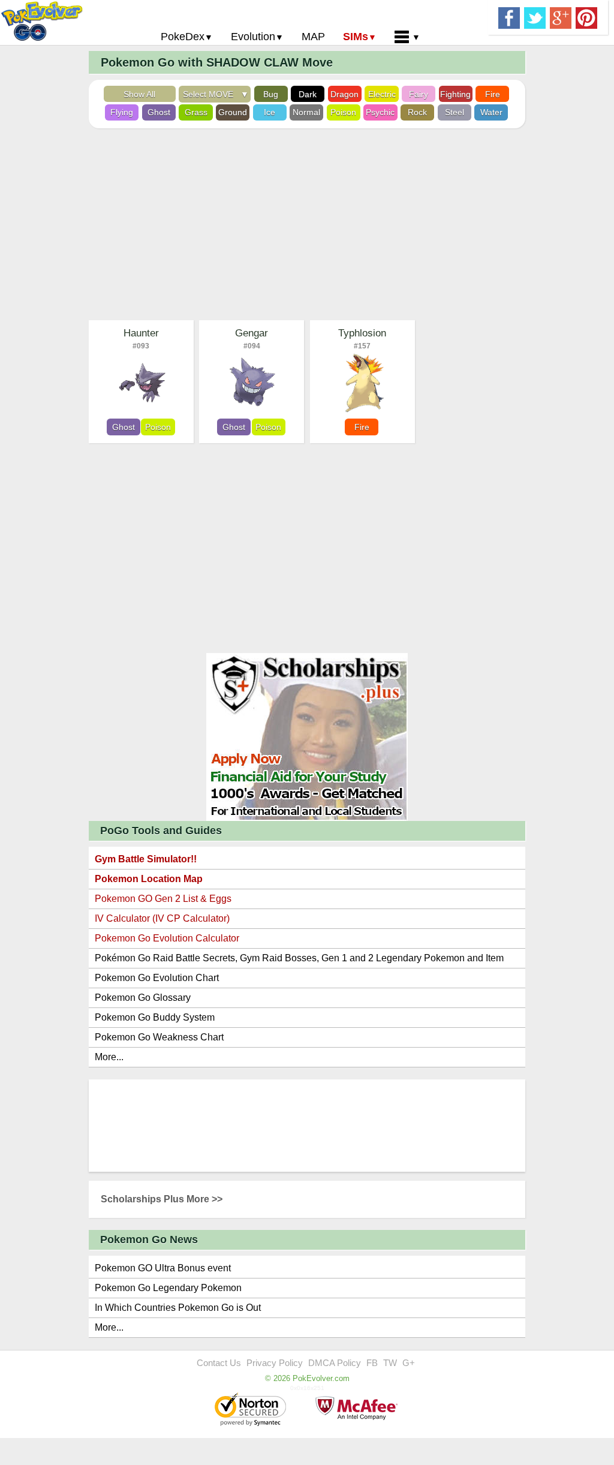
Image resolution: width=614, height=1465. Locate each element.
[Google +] (560, 17)
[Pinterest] (586, 17)
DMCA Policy (334, 1363)
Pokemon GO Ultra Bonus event (163, 1268)
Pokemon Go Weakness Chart (159, 1037)
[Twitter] (535, 17)
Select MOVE (210, 94)
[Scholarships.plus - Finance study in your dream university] (307, 736)
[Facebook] (509, 17)
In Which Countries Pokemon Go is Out (178, 1307)
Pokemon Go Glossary (143, 997)
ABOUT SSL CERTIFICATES (252, 1410)
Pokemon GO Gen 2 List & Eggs (163, 899)
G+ (408, 1363)
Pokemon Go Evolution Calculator (167, 938)
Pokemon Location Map (149, 879)
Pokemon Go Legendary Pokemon (168, 1288)
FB (372, 1363)
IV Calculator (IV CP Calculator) (162, 918)
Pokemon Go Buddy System (155, 1017)
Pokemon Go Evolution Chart (157, 978)
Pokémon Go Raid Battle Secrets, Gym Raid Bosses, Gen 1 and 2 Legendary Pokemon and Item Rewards (299, 960)
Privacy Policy (274, 1363)
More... (109, 1057)
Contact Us (219, 1363)
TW (390, 1363)
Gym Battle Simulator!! (146, 859)
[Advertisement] (307, 224)
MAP (313, 37)
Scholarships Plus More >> (161, 1199)
